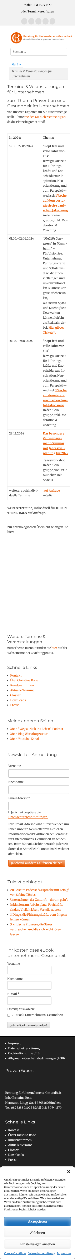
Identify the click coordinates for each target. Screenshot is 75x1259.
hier (54, 648)
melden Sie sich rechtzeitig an (45, 117)
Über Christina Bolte (24, 680)
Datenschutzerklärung (41, 1253)
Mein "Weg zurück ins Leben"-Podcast (36, 729)
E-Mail (13, 994)
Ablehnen (37, 1233)
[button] (69, 1172)
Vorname (14, 766)
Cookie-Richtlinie (15, 1253)
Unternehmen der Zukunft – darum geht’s (39, 900)
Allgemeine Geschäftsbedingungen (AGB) (36, 1058)
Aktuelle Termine (22, 690)
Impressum (64, 1253)
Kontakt (15, 675)
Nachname (14, 979)
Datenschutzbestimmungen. (28, 817)
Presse (14, 705)
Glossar (15, 695)
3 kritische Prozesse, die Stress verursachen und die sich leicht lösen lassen (35, 929)
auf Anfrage (52, 490)
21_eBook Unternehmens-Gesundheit (37, 1015)
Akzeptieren (37, 1221)
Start (16, 64)
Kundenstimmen (22, 685)
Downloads (18, 700)
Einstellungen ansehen (37, 1244)
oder (37, 11)
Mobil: (37, 5)
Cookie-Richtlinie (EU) (24, 1053)
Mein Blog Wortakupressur (29, 734)
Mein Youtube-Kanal (24, 739)
